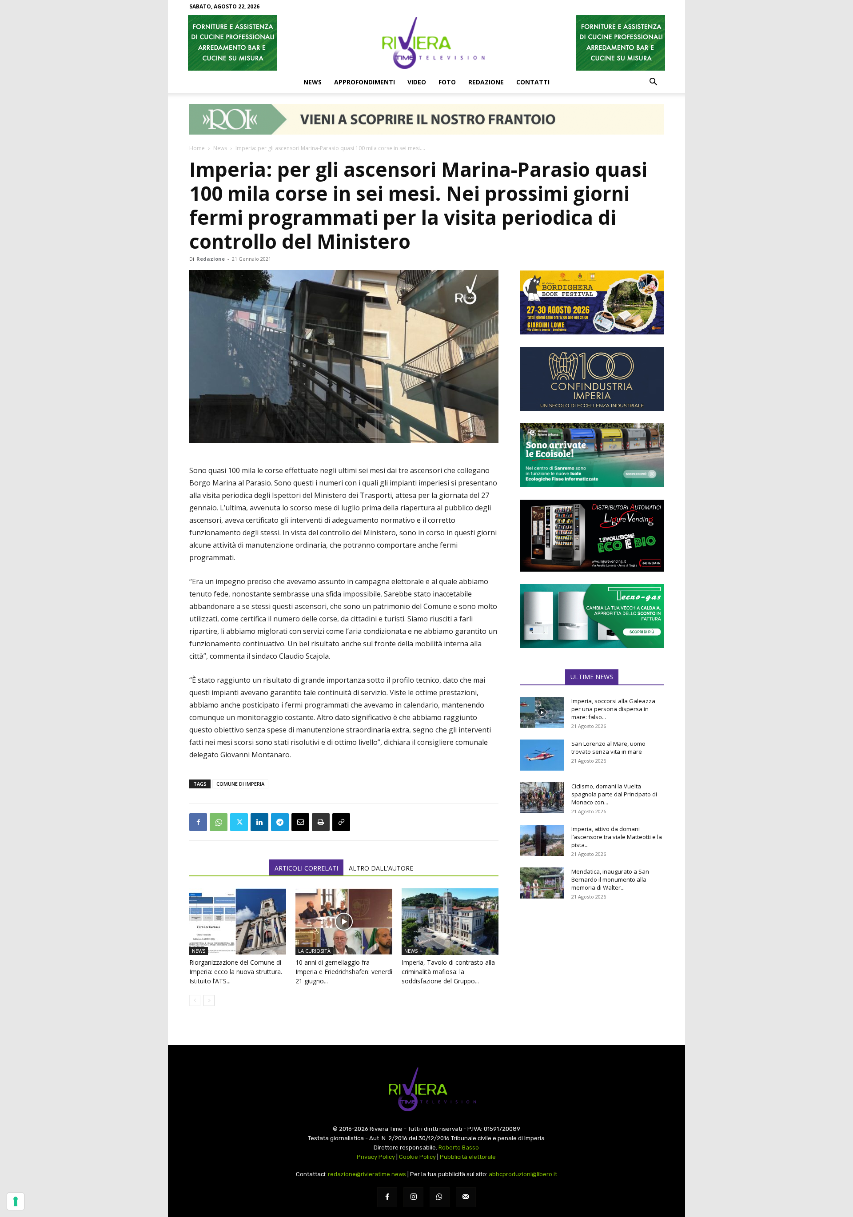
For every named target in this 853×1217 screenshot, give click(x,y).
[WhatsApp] (218, 822)
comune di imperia (240, 783)
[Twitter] (239, 822)
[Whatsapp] (440, 1197)
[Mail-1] (466, 1197)
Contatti (533, 82)
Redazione (486, 82)
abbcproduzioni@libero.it (523, 1174)
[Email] (300, 822)
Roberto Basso (458, 1147)
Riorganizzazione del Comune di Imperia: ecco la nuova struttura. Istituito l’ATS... (235, 971)
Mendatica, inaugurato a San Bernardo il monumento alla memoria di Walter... (610, 879)
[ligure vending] (592, 536)
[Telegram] (280, 822)
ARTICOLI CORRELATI (306, 868)
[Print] (321, 822)
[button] (653, 82)
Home (197, 148)
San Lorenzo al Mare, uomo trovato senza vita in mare (608, 748)
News (312, 82)
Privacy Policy (376, 1156)
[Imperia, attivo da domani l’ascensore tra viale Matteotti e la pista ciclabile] (542, 840)
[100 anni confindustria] (592, 379)
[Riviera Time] (426, 42)
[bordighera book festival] (592, 302)
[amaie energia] (592, 455)
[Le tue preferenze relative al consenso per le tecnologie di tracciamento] (15, 1201)
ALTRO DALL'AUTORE (381, 868)
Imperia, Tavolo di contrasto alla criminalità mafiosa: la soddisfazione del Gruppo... (448, 971)
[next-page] (209, 1000)
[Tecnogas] (592, 616)
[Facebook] (198, 822)
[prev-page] (194, 1000)
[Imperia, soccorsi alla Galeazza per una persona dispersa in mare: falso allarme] (542, 712)
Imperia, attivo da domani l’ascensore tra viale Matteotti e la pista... (616, 837)
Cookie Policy (417, 1156)
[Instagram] (413, 1197)
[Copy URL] (341, 822)
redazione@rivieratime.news (367, 1174)
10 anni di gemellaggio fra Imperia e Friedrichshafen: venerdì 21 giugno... (343, 971)
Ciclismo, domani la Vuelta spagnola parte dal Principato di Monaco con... (614, 794)
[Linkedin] (259, 822)
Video (416, 82)
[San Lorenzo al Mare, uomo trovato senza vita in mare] (542, 755)
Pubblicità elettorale (468, 1156)
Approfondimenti (364, 82)
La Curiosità (314, 950)
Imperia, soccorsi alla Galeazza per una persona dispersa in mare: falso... (613, 709)
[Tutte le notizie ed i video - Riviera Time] (426, 1089)
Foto (447, 82)
